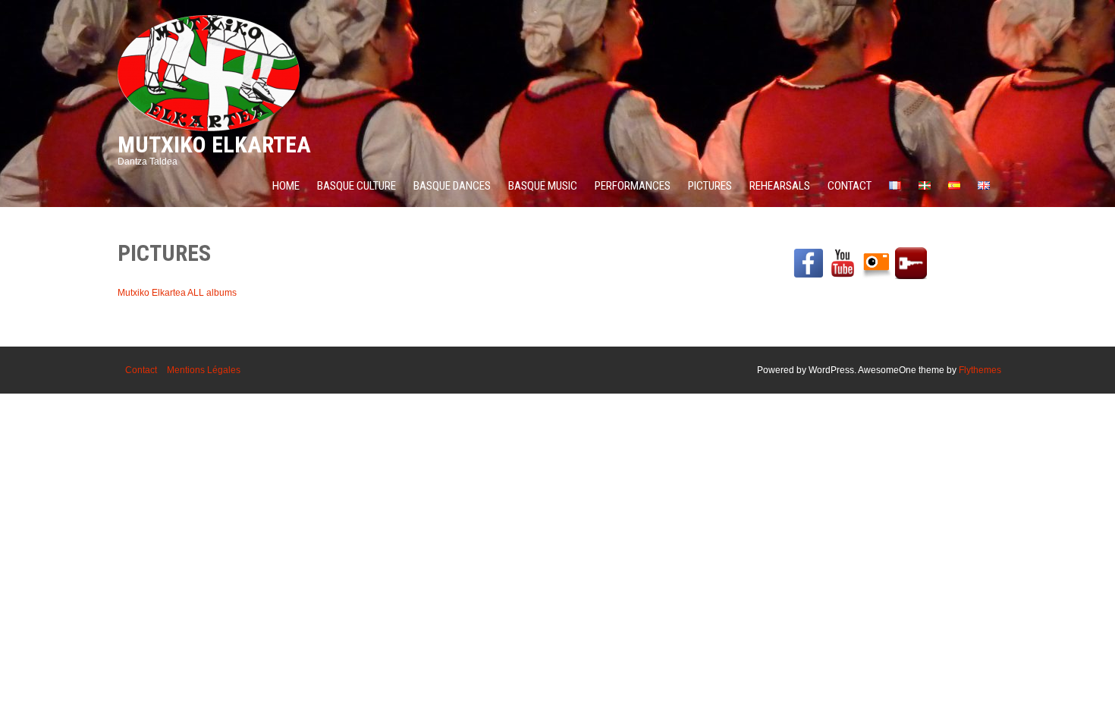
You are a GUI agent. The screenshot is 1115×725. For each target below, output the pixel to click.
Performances (633, 186)
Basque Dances (452, 186)
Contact (850, 186)
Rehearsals (779, 186)
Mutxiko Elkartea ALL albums (177, 292)
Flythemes (980, 370)
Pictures (710, 186)
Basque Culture (356, 186)
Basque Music (542, 186)
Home (286, 186)
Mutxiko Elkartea (214, 144)
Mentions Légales (203, 370)
